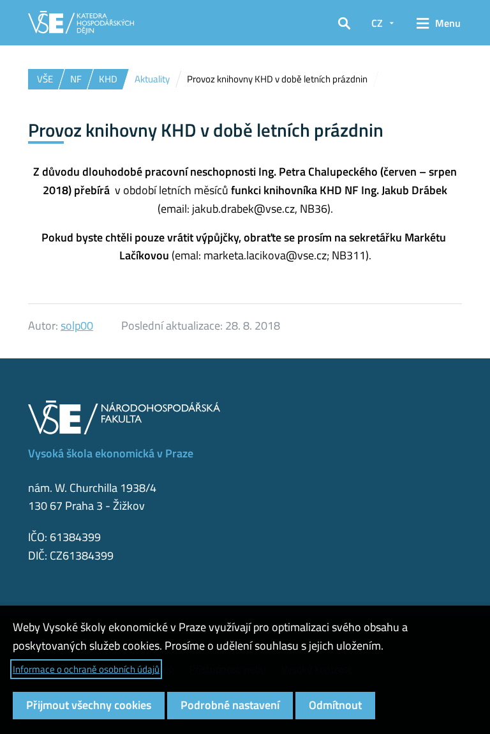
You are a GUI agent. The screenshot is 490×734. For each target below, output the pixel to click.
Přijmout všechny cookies (88, 705)
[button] (344, 23)
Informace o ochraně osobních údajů (86, 669)
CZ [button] (377, 23)
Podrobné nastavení (230, 705)
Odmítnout (335, 705)
